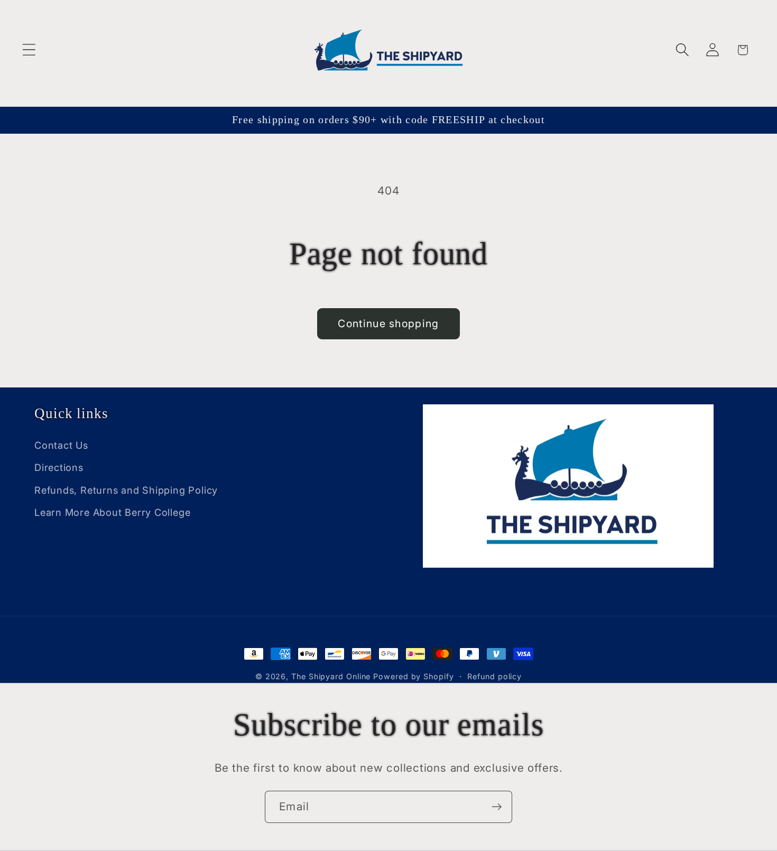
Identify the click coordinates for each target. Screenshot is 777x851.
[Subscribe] (497, 807)
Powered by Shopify (413, 676)
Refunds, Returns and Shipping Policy (126, 490)
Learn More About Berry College (112, 512)
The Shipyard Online (331, 676)
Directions (59, 467)
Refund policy (494, 676)
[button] (29, 50)
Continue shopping (388, 323)
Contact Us (61, 445)
